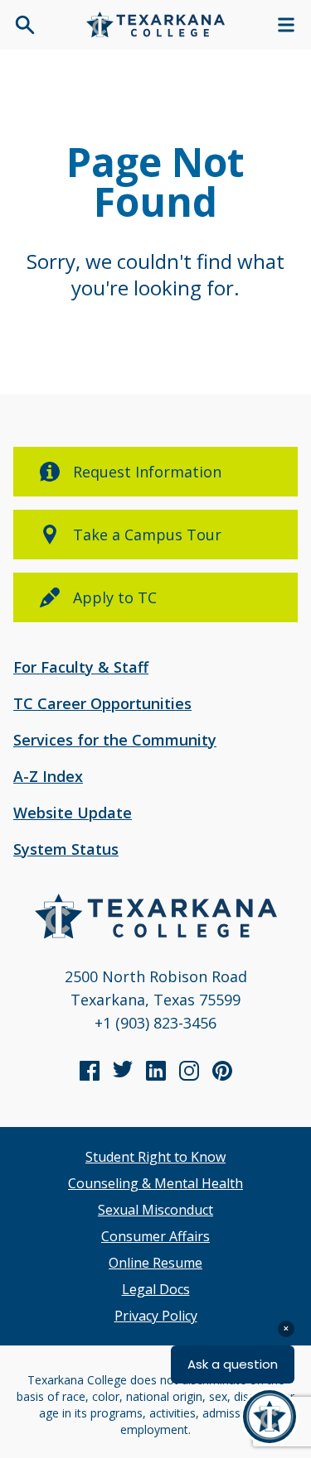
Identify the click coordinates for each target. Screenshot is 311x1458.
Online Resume (155, 1263)
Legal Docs (156, 1289)
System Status (66, 849)
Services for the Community (114, 740)
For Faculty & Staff (80, 667)
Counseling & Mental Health (155, 1183)
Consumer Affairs (155, 1236)
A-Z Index (48, 776)
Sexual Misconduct (155, 1210)
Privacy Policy (155, 1316)
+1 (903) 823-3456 (155, 1023)
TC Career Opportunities (102, 703)
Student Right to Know (155, 1157)
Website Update (72, 813)
